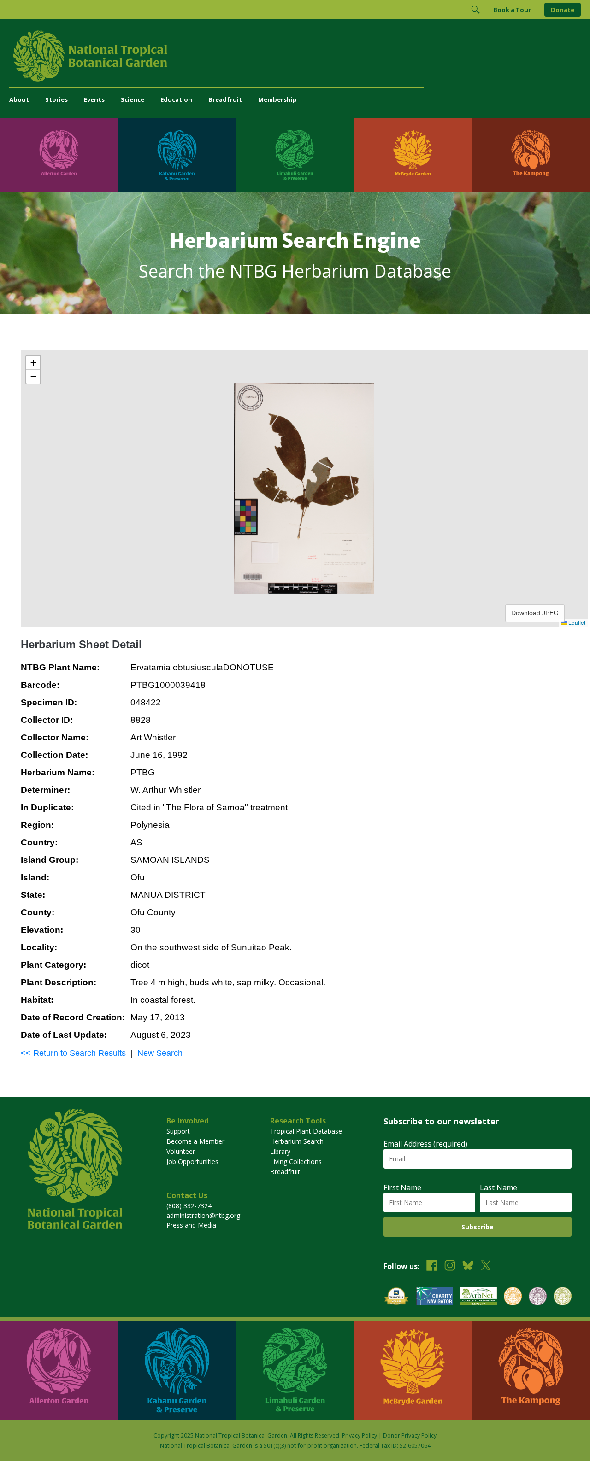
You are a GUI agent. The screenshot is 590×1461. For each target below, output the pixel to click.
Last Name (498, 1187)
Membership (277, 99)
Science (132, 99)
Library (280, 1151)
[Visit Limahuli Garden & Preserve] (295, 155)
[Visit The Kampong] (531, 155)
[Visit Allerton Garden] (59, 155)
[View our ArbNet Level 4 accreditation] (478, 1297)
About (19, 99)
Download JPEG (535, 613)
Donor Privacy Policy (410, 1435)
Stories (56, 99)
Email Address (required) (425, 1144)
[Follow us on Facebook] (431, 1266)
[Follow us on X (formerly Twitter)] (485, 1266)
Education (176, 99)
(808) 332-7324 (189, 1205)
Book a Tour (512, 10)
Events (94, 99)
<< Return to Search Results (73, 1053)
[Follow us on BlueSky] (467, 1266)
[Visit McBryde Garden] (413, 155)
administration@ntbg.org (203, 1215)
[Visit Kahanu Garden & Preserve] (177, 155)
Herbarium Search (297, 1141)
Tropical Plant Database (306, 1131)
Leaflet (576, 622)
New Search (160, 1053)
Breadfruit (225, 99)
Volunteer (180, 1151)
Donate (562, 10)
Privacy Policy (359, 1435)
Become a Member (195, 1141)
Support (178, 1131)
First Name (402, 1187)
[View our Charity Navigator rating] (434, 1297)
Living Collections (296, 1161)
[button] (33, 363)
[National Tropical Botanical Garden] (295, 56)
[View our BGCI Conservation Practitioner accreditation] (538, 1297)
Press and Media (191, 1225)
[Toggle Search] (475, 9)
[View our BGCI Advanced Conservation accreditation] (563, 1297)
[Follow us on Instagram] (449, 1266)
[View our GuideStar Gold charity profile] (396, 1297)
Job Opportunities (192, 1161)
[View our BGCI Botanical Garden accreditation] (513, 1297)
